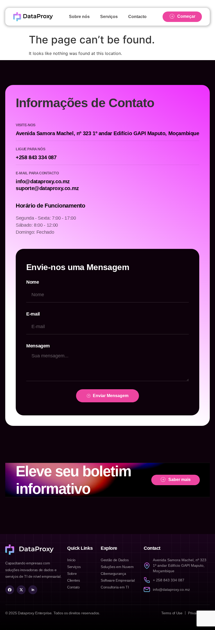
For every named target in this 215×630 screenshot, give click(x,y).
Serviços (109, 16)
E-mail (33, 314)
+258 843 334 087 (36, 157)
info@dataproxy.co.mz (43, 181)
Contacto (137, 16)
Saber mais (179, 479)
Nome (32, 282)
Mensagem (38, 345)
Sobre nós (79, 16)
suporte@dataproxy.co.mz (47, 188)
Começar (186, 16)
